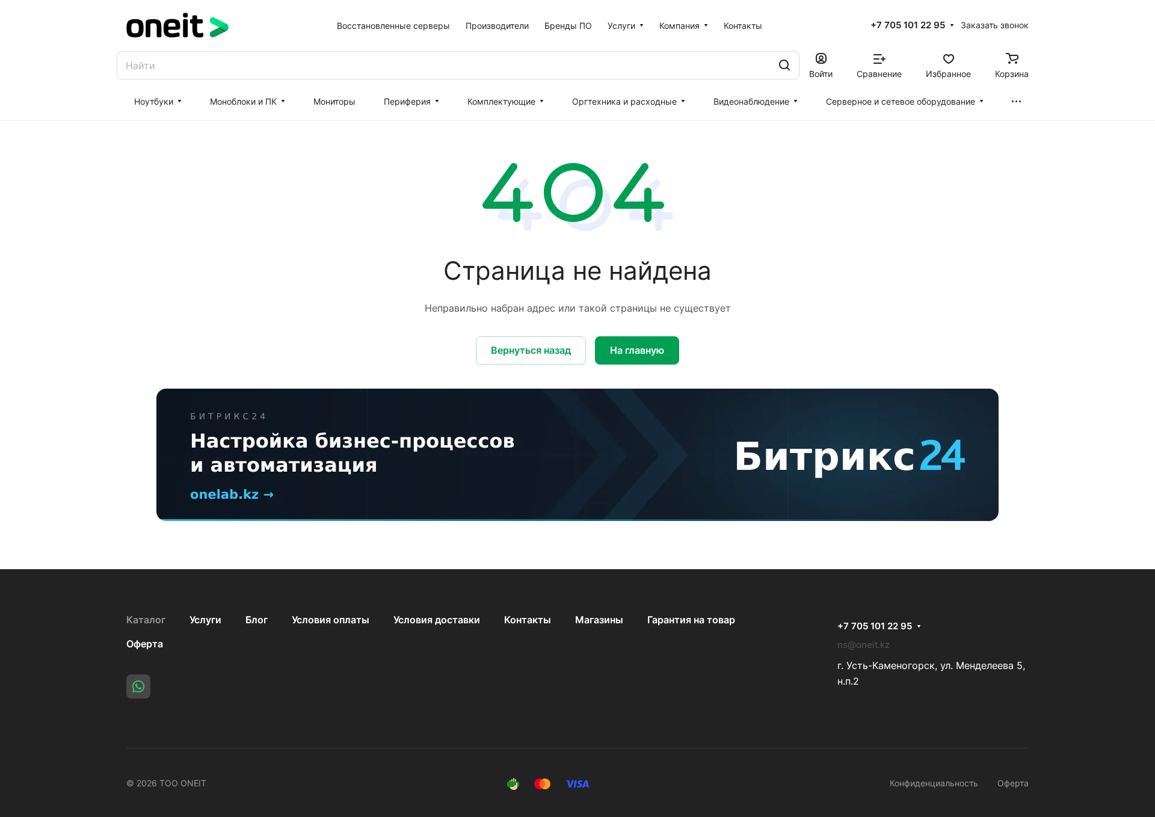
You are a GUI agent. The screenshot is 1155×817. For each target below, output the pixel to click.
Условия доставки (436, 620)
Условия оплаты (330, 620)
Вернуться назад (531, 350)
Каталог (145, 620)
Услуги (205, 620)
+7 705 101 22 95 (907, 25)
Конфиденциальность (934, 783)
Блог (256, 620)
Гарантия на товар (691, 620)
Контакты (527, 620)
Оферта (144, 644)
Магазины (599, 620)
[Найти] (784, 65)
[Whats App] (138, 686)
